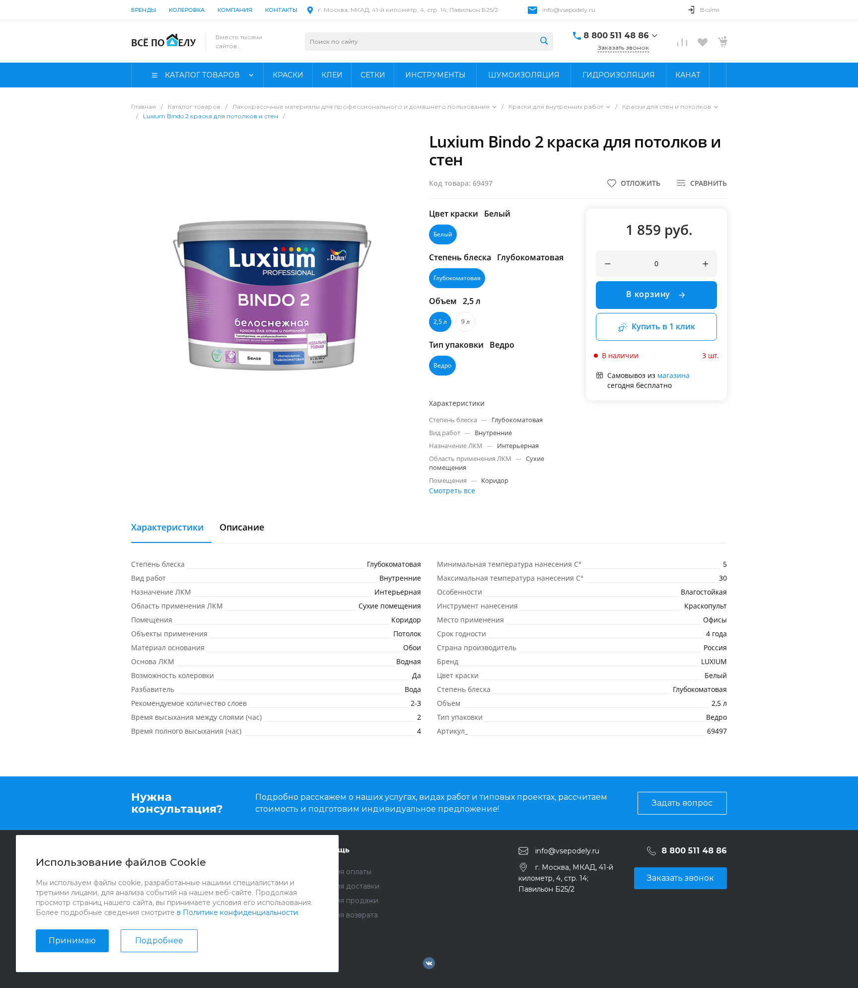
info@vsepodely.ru (568, 9)
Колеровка (187, 9)
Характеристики (167, 527)
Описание (241, 527)
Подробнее (159, 940)
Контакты (281, 9)
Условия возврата (346, 915)
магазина (673, 375)
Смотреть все (452, 490)
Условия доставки (347, 886)
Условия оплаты (343, 871)
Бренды (143, 9)
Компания (234, 9)
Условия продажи (346, 900)
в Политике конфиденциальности (237, 912)
